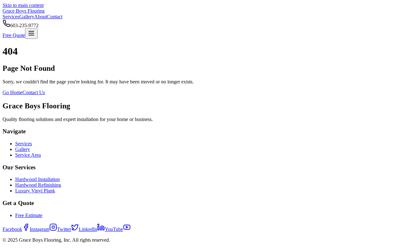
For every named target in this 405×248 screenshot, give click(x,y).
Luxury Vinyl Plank (35, 190)
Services (11, 16)
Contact (54, 16)
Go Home (12, 92)
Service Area (28, 155)
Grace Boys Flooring (24, 11)
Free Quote (14, 35)
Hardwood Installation (37, 179)
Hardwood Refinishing (38, 185)
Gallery (26, 16)
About (40, 16)
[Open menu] (31, 33)
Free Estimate (28, 215)
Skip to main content (23, 5)
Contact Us (33, 92)
